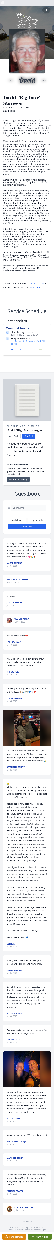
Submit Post (27, 526)
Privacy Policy (19, 1230)
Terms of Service (34, 1230)
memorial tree (37, 283)
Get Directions (16, 349)
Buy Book (29, 436)
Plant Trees (38, 349)
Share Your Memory (18, 479)
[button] (27, 728)
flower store (34, 287)
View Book (13, 436)
